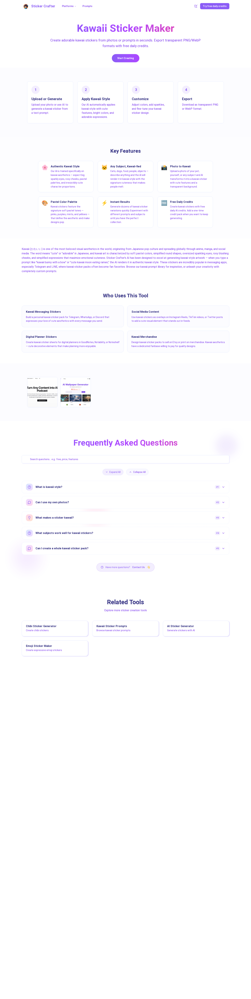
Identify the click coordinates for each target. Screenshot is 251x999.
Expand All (115, 472)
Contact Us (138, 567)
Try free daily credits (215, 6)
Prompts (87, 6)
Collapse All (139, 472)
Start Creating (125, 58)
